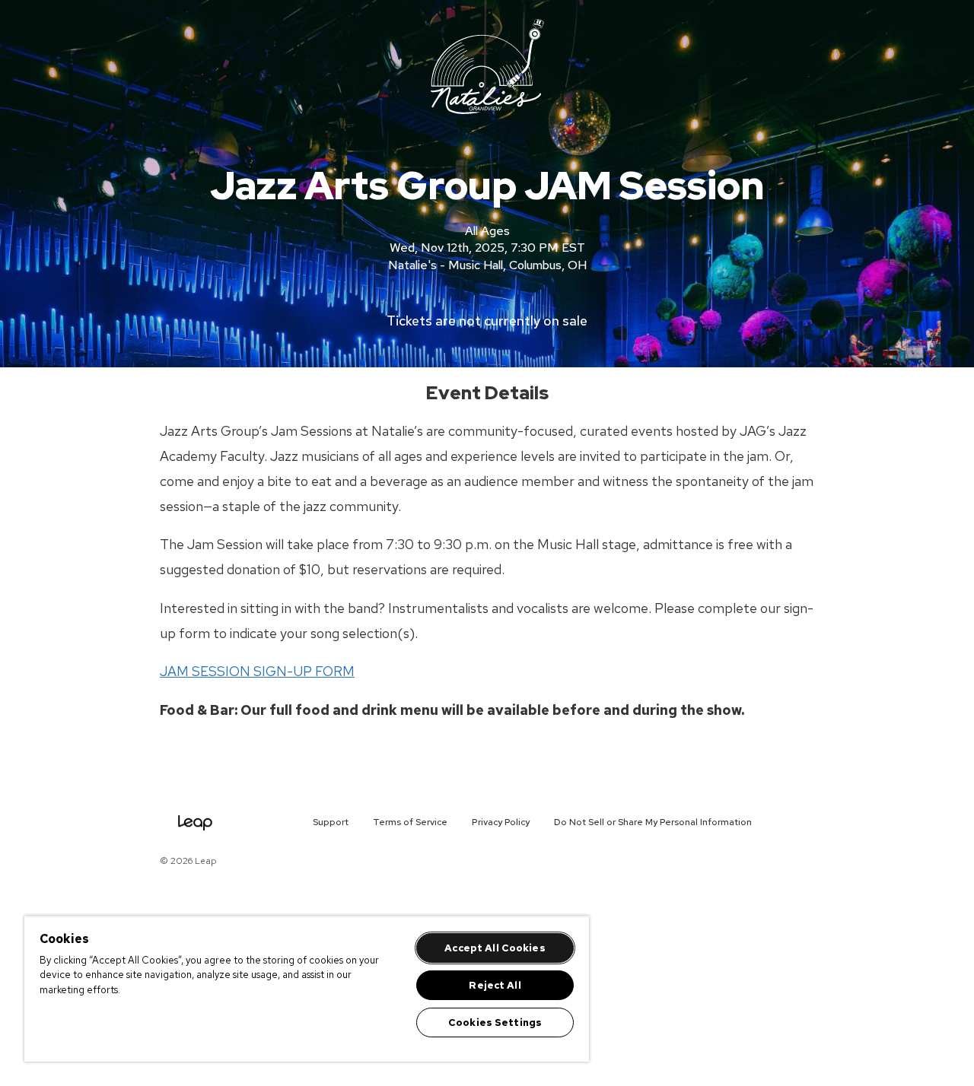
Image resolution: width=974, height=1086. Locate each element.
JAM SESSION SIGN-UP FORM (257, 671)
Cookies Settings (495, 1022)
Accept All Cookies (494, 948)
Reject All (494, 985)
